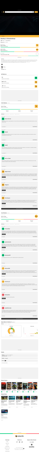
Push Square (6, 198)
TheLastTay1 (6, 229)
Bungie (5, 69)
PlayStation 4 (35, 126)
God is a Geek (6, 158)
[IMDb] (23, 448)
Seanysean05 (6, 255)
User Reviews (4, 212)
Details (2, 352)
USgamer (5, 185)
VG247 (5, 145)
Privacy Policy (7, 446)
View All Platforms (8, 40)
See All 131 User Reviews (19, 318)
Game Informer (6, 119)
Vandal (5, 132)
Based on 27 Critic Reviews (4, 46)
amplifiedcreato (7, 308)
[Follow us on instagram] (19, 442)
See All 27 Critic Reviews (19, 208)
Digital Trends (6, 171)
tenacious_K (6, 281)
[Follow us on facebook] (17, 442)
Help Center (7, 443)
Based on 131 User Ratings (4, 50)
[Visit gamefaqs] (31, 447)
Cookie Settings (7, 451)
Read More (3, 234)
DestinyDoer (6, 295)
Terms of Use (7, 449)
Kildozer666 (6, 268)
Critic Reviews (4, 102)
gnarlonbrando (6, 242)
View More (10, 335)
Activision (3, 36)
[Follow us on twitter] (22, 442)
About (7, 441)
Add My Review (19, 57)
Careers (7, 444)
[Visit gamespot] (31, 442)
